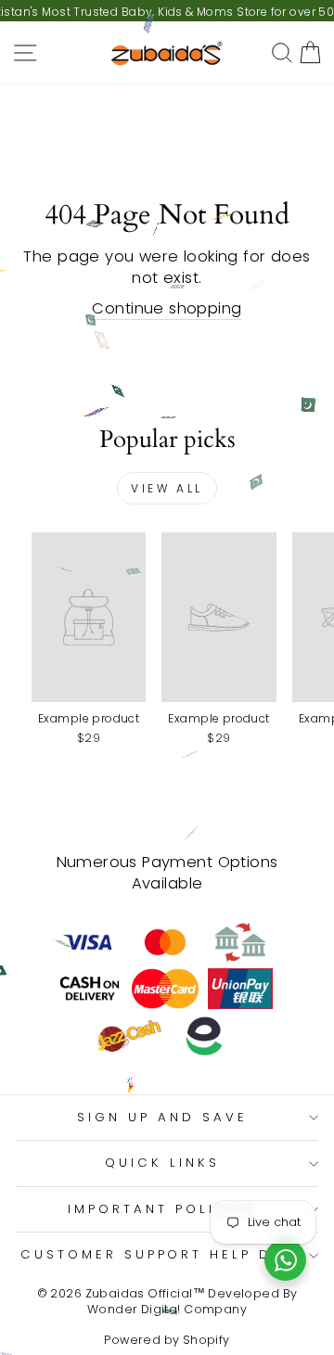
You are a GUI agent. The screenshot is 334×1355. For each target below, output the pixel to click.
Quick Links (162, 1162)
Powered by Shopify (166, 1340)
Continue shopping (166, 308)
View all (167, 488)
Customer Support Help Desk (162, 1254)
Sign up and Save (162, 1117)
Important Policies (162, 1209)
